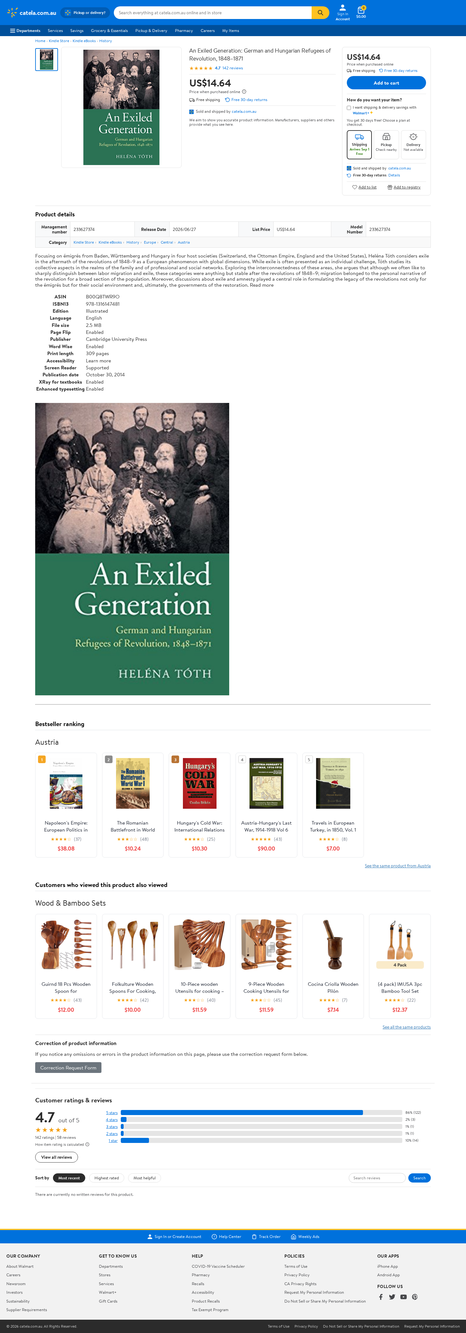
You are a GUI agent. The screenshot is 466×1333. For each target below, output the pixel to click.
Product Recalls (206, 1301)
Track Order (270, 1237)
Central (167, 242)
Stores (104, 1275)
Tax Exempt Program (210, 1309)
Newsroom (16, 1283)
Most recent (69, 1178)
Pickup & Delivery (151, 30)
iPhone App (387, 1266)
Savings (76, 30)
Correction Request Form (68, 1067)
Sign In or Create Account (178, 1237)
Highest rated (106, 1178)
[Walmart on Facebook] (380, 1297)
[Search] (320, 12)
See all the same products (407, 1027)
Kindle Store (59, 40)
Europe (150, 242)
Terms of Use (295, 1266)
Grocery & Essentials (109, 30)
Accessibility (203, 1292)
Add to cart (386, 82)
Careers (208, 30)
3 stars (112, 1126)
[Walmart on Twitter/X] (392, 1297)
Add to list (368, 187)
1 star (113, 1140)
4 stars (112, 1119)
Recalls (198, 1283)
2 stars (112, 1133)
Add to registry (407, 187)
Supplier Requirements (26, 1309)
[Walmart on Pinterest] (414, 1297)
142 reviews (233, 68)
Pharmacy (184, 30)
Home (40, 40)
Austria (184, 242)
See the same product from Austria (398, 866)
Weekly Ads (308, 1237)
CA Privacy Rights (300, 1283)
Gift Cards (108, 1301)
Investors (14, 1292)
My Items (230, 30)
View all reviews (56, 1157)
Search (419, 1178)
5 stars (112, 1112)
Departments (28, 30)
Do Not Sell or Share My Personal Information (325, 1301)
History (105, 40)
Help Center (230, 1237)
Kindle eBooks (84, 40)
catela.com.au (244, 111)
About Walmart (20, 1266)
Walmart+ (108, 1292)
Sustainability (18, 1301)
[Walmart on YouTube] (403, 1297)
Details (394, 175)
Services (55, 30)
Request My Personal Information (314, 1292)
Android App (388, 1275)
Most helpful (144, 1178)
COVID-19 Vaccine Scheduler (218, 1266)
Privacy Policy (297, 1275)
